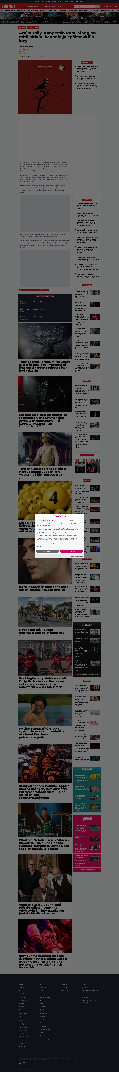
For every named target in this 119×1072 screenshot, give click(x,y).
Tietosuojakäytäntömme (77, 556)
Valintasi (71, 520)
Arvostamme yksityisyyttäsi (47, 520)
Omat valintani (47, 551)
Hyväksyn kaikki (71, 551)
